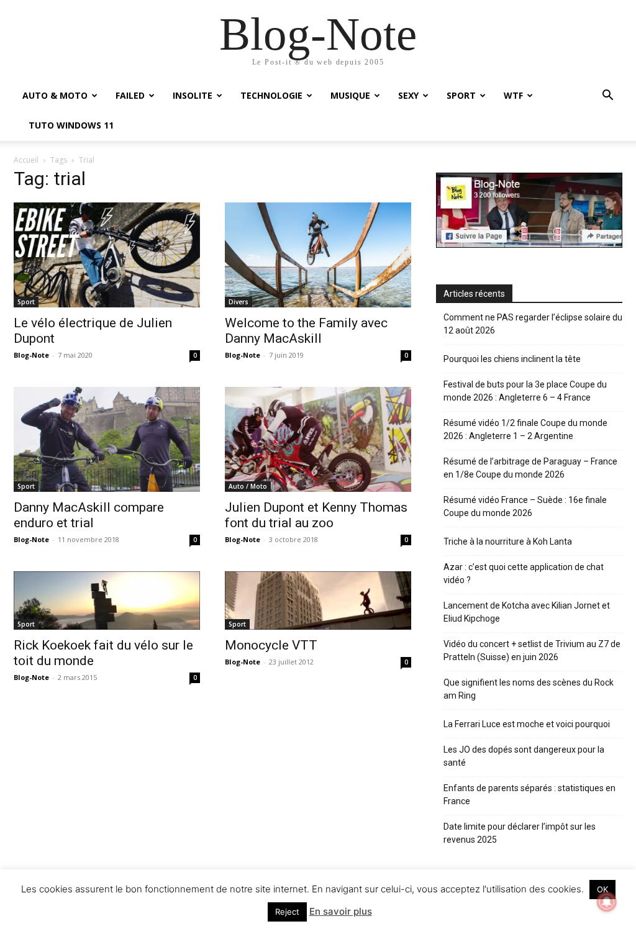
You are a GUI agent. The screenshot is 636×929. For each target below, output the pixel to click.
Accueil (26, 160)
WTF (513, 95)
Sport (26, 301)
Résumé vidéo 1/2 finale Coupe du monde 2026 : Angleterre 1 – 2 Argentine (525, 429)
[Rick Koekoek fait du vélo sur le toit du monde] (107, 600)
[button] (607, 96)
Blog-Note (31, 355)
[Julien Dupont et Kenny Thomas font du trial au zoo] (318, 439)
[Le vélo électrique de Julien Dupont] (107, 254)
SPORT (461, 95)
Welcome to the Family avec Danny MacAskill (306, 330)
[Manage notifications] (607, 902)
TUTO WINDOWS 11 (71, 125)
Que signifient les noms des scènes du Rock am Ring (528, 688)
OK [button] (602, 889)
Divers (238, 301)
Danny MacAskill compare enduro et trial (89, 515)
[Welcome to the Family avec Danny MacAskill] (318, 254)
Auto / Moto (248, 486)
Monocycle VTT (271, 645)
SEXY (408, 95)
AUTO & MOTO (55, 95)
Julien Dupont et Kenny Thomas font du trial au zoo (316, 515)
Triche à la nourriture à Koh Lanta (507, 541)
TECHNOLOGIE (271, 95)
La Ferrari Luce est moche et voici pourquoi (526, 724)
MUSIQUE (350, 95)
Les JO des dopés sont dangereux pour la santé (523, 756)
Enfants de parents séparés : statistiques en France (529, 794)
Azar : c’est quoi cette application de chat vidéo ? (523, 573)
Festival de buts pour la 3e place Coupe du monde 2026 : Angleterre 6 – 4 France (525, 390)
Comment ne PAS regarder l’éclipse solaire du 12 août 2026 (532, 323)
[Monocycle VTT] (318, 600)
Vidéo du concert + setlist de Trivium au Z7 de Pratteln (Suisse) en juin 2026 (531, 650)
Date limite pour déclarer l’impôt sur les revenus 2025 (519, 833)
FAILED (130, 95)
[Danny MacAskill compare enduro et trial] (107, 439)
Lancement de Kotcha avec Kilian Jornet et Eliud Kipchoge (526, 611)
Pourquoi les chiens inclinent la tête (512, 359)
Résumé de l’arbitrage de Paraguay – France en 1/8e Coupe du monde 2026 (530, 467)
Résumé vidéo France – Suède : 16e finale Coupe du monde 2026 (525, 506)
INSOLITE (192, 95)
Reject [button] (287, 912)
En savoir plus (340, 911)
